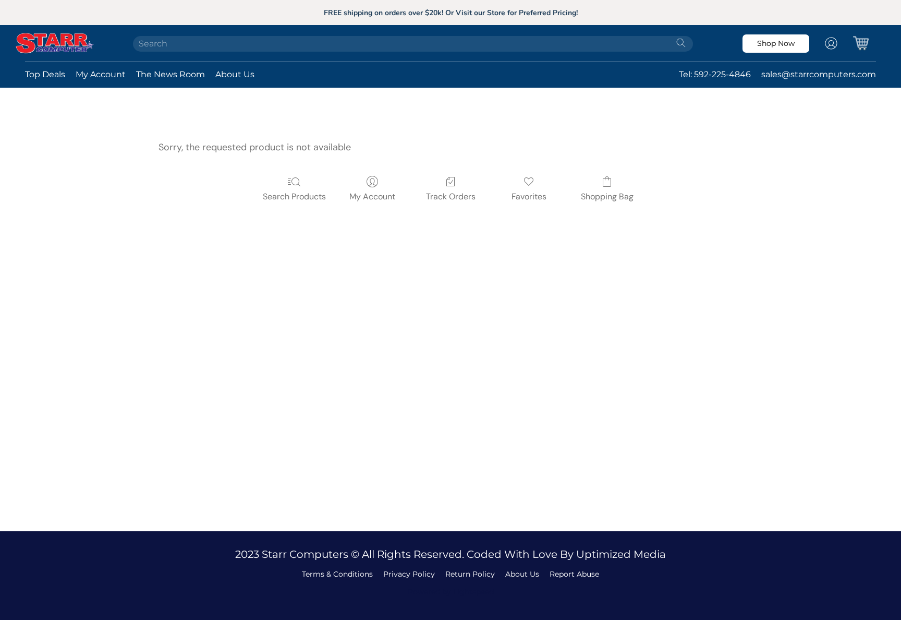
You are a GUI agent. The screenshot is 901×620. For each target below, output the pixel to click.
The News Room (170, 74)
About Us (234, 74)
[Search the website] (681, 42)
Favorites (529, 196)
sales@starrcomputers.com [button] (818, 74)
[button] (68, 43)
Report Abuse (574, 574)
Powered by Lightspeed (451, 592)
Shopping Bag (607, 196)
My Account (101, 74)
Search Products (294, 196)
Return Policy (470, 574)
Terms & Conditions (337, 574)
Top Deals (45, 74)
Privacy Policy (409, 574)
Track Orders (451, 196)
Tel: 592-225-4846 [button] (715, 74)
